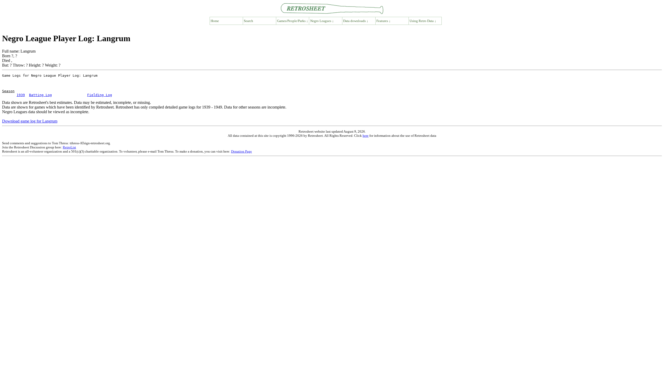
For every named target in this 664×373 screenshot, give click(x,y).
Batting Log (40, 95)
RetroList (69, 147)
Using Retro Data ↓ (423, 21)
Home (215, 21)
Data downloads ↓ (355, 21)
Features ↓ (383, 21)
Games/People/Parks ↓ (292, 21)
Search (248, 21)
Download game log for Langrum (29, 121)
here (366, 136)
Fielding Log (99, 95)
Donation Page (241, 151)
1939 (21, 95)
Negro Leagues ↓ (322, 21)
